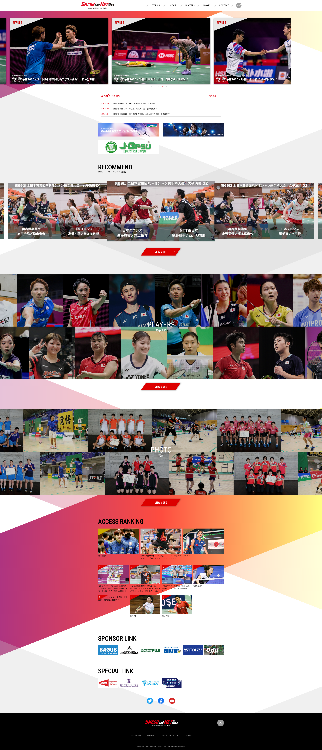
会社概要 (150, 735)
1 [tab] (151, 87)
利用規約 (188, 735)
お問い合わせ (135, 735)
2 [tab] (155, 87)
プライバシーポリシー (169, 735)
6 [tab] (170, 87)
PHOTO (207, 5)
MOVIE (173, 5)
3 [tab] (159, 87)
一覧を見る (212, 96)
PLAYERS (190, 5)
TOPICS (156, 5)
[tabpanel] (161, 51)
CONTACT (224, 5)
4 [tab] (163, 87)
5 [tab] (166, 87)
